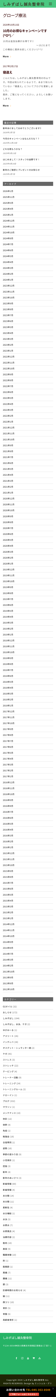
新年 (5, 1171)
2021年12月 (9, 427)
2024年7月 (8, 244)
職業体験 (7, 1254)
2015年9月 (8, 870)
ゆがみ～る (8, 1029)
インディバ (8, 1041)
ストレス (7, 1059)
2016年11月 (9, 788)
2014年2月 (8, 965)
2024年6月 (8, 250)
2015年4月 (8, 900)
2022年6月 (8, 391)
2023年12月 (9, 285)
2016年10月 (9, 794)
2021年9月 (8, 445)
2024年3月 (8, 267)
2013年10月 (9, 971)
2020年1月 (8, 563)
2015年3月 (8, 906)
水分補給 (7, 1213)
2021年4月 (8, 474)
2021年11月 (9, 433)
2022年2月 (8, 415)
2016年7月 (8, 811)
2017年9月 (8, 728)
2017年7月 (8, 740)
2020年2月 (8, 557)
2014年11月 (9, 930)
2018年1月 (8, 705)
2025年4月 (8, 208)
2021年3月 (8, 480)
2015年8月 (8, 876)
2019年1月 (8, 634)
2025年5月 (8, 202)
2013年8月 (8, 983)
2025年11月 (9, 196)
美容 (5, 1248)
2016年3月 (8, 835)
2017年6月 (8, 746)
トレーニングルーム (12, 1089)
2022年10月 (9, 368)
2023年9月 (8, 303)
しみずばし (8, 1018)
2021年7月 (8, 457)
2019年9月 (8, 587)
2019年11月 (9, 575)
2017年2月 (8, 770)
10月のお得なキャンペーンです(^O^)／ (25, 33)
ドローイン (8, 1095)
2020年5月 (8, 539)
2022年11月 (9, 362)
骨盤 (5, 1313)
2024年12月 (9, 220)
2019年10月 (9, 581)
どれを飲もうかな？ (12, 149)
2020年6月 (8, 533)
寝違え (7, 72)
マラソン (7, 1106)
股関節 (6, 1266)
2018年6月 (8, 675)
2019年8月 (8, 593)
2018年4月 (8, 687)
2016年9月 (8, 799)
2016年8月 (8, 805)
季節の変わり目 (10, 1154)
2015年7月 (8, 882)
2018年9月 (8, 658)
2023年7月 (8, 315)
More (6, 56)
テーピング (8, 1071)
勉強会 (6, 1136)
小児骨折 (7, 1160)
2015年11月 (9, 859)
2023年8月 (8, 309)
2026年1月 (8, 190)
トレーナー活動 (10, 1077)
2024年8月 (8, 238)
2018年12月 (9, 640)
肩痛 (5, 1272)
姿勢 (5, 1148)
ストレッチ (8, 1065)
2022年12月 (9, 356)
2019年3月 (8, 622)
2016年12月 (9, 782)
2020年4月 (8, 545)
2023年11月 (9, 291)
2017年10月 (9, 723)
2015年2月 (8, 912)
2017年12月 (9, 711)
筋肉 (5, 1242)
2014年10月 (9, 935)
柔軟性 (6, 1207)
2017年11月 (9, 717)
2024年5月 (8, 256)
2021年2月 (8, 486)
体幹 (5, 1124)
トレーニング (9, 1083)
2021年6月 (8, 462)
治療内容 (7, 1236)
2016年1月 (8, 847)
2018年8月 (8, 663)
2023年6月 (8, 321)
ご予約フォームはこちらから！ (24, 1394)
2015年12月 (9, 853)
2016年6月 (8, 817)
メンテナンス (9, 1112)
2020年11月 (9, 504)
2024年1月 (8, 279)
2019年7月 (8, 598)
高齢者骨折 (8, 1319)
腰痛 (5, 1278)
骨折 (5, 1307)
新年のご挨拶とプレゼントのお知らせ (21, 170)
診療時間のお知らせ (12, 1290)
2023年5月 (8, 327)
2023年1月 (8, 350)
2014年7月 (8, 953)
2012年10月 (9, 989)
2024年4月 (8, 261)
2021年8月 (8, 451)
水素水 (6, 1225)
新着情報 (7, 1183)
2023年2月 (8, 344)
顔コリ (6, 1302)
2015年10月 (9, 865)
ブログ (6, 1100)
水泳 (5, 1219)
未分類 (6, 1195)
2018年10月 (9, 652)
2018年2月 (8, 699)
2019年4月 (8, 616)
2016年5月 (8, 823)
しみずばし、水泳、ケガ (15, 1024)
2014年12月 (9, 924)
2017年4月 (8, 758)
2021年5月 (8, 468)
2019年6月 (8, 604)
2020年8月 (8, 522)
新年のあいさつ (10, 1177)
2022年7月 (8, 386)
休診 (5, 1118)
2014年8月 (8, 947)
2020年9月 (8, 516)
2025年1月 (8, 214)
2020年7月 (8, 528)
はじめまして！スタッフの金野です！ (21, 159)
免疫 (5, 1130)
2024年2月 (8, 273)
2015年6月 (8, 888)
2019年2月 (8, 628)
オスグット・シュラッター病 (17, 1047)
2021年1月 (8, 492)
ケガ (5, 1053)
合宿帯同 (7, 1142)
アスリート (8, 1035)
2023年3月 (8, 338)
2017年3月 (8, 764)
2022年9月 (8, 374)
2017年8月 (8, 734)
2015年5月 (8, 894)
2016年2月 (8, 841)
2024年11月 (9, 226)
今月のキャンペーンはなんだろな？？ (21, 138)
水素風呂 (7, 1231)
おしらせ (7, 1012)
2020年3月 (8, 551)
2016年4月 (8, 829)
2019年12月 (9, 569)
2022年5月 (8, 397)
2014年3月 (8, 959)
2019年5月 (8, 610)
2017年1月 (8, 776)
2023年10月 (9, 297)
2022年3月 (8, 409)
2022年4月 (8, 403)
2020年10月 (9, 510)
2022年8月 (8, 380)
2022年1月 (8, 421)
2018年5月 (8, 681)
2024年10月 (9, 232)
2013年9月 (8, 977)
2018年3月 (8, 693)
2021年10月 (9, 439)
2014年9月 (8, 941)
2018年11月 (9, 646)
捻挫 (5, 1166)
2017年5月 (8, 752)
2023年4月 (8, 332)
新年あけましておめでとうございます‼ (22, 128)
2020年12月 (9, 498)
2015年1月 (8, 918)
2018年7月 (8, 669)
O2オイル (7, 1006)
